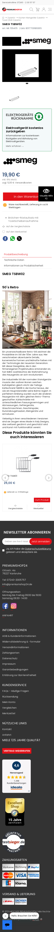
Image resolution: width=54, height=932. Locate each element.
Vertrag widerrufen (17, 751)
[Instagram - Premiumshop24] (14, 606)
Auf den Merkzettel (16, 231)
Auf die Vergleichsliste (18, 226)
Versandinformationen (15, 647)
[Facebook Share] (5, 239)
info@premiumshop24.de (17, 584)
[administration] (41, 919)
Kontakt (7, 729)
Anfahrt (6, 735)
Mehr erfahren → (15, 146)
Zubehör (11, 17)
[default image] (27, 65)
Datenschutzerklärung (38, 548)
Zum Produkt (42, 499)
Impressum (9, 664)
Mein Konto (8, 702)
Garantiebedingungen (15, 669)
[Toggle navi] (50, 9)
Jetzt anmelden (40, 541)
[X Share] (19, 239)
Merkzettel (39, 508)
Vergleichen (9, 707)
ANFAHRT (7, 615)
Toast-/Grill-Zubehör (11, 20)
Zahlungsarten (10, 652)
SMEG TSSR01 (10, 475)
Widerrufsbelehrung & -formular (21, 641)
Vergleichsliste (15, 508)
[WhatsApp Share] (12, 239)
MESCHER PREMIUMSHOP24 (23, 911)
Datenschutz (9, 658)
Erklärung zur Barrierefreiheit (19, 675)
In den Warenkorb (27, 197)
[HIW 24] (35, 919)
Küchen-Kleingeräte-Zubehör (32, 17)
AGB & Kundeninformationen (19, 636)
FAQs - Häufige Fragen (15, 691)
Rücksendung (10, 696)
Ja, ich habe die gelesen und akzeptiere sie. (28, 550)
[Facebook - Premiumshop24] (5, 606)
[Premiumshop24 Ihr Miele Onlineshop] (12, 9)
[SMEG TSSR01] (27, 458)
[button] (27, 83)
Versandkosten (23, 182)
